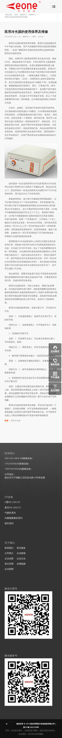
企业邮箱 (21, 553)
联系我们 (9, 547)
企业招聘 (9, 568)
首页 (16, 14)
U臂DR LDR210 (12, 502)
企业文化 (21, 558)
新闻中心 (23, 14)
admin (41, 36)
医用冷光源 (15, 420)
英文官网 (9, 563)
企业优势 (9, 558)
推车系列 (9, 523)
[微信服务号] (28, 704)
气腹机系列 (10, 512)
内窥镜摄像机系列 (13, 517)
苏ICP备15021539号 (31, 727)
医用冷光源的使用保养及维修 (26, 31)
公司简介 (9, 553)
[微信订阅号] (28, 637)
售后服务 (21, 547)
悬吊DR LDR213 (13, 507)
